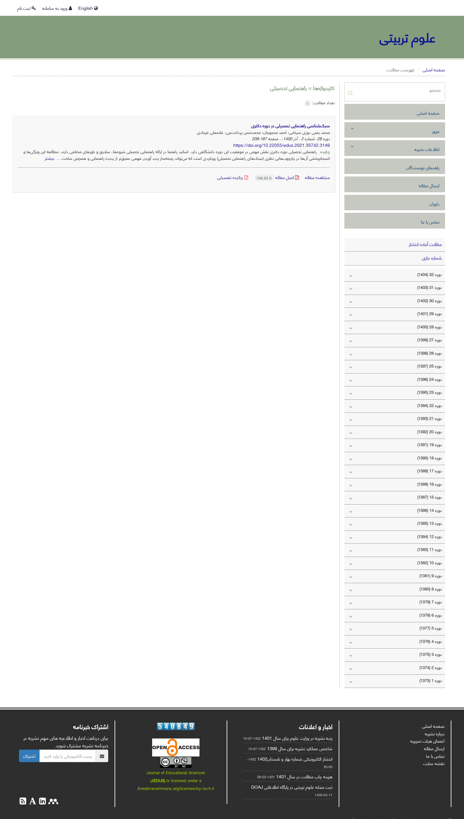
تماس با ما (430, 221)
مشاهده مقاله (317, 177)
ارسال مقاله (429, 185)
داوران (434, 203)
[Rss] (23, 801)
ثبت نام (24, 8)
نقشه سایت (433, 763)
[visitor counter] (175, 726)
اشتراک (29, 756)
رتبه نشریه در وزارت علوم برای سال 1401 (297, 738)
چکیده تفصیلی (230, 177)
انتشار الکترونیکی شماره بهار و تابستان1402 (294, 758)
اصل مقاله (275, 177)
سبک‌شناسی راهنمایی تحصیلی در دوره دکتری (290, 125)
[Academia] (32, 801)
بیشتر (49, 158)
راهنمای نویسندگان (422, 167)
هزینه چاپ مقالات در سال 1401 (304, 776)
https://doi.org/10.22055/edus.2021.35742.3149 (281, 145)
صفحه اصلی (434, 69)
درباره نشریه (434, 733)
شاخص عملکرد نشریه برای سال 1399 (299, 748)
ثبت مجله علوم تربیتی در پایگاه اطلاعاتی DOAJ (291, 787)
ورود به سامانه (55, 8)
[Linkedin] (41, 801)
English (86, 8)
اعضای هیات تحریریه (427, 740)
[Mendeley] (52, 801)
